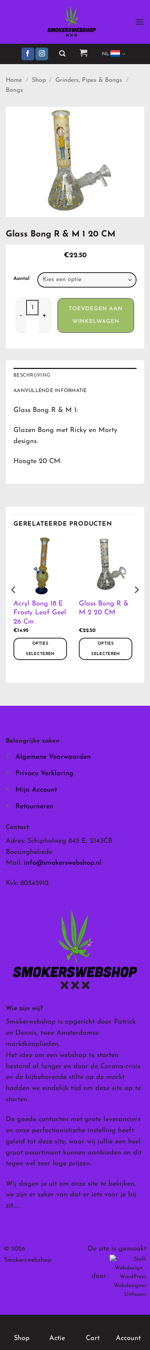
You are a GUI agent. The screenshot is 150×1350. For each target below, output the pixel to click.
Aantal (21, 278)
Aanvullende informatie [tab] (50, 390)
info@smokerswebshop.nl (63, 863)
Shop (39, 80)
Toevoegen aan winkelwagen (96, 315)
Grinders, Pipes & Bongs (88, 80)
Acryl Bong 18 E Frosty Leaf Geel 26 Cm (39, 613)
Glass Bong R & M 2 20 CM (103, 608)
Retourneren (34, 806)
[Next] (136, 605)
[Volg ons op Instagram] (41, 54)
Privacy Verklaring (44, 773)
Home (14, 80)
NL (106, 53)
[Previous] (13, 605)
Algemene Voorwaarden (53, 757)
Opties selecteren (40, 649)
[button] (139, 21)
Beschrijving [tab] (31, 375)
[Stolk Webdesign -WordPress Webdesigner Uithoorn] (128, 1276)
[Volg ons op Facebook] (28, 54)
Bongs (14, 90)
